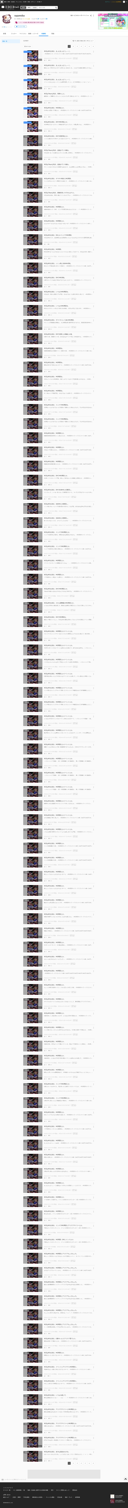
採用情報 (77, 1497)
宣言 (52, 1490)
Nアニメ (33, 1)
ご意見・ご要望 (16, 1497)
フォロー (14, 33)
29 (35, 19)
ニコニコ (10, 8)
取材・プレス (68, 1497)
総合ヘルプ (6, 1497)
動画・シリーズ (33, 33)
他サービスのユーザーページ (79, 15)
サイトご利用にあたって (63, 1490)
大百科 (24, 1)
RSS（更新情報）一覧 (19, 1490)
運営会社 (74, 1490)
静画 (9, 1)
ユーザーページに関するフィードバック (15, 1479)
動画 (5, 1)
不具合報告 (26, 1497)
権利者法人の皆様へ (37, 1497)
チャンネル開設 (50, 1497)
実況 (29, 1)
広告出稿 (59, 1497)
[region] (11, 41)
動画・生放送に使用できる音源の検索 (38, 1490)
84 (43, 19)
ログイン (107, 1)
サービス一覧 (6, 1490)
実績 (52, 33)
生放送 (13, 1)
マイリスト (23, 33)
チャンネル (19, 1)
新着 (4, 33)
